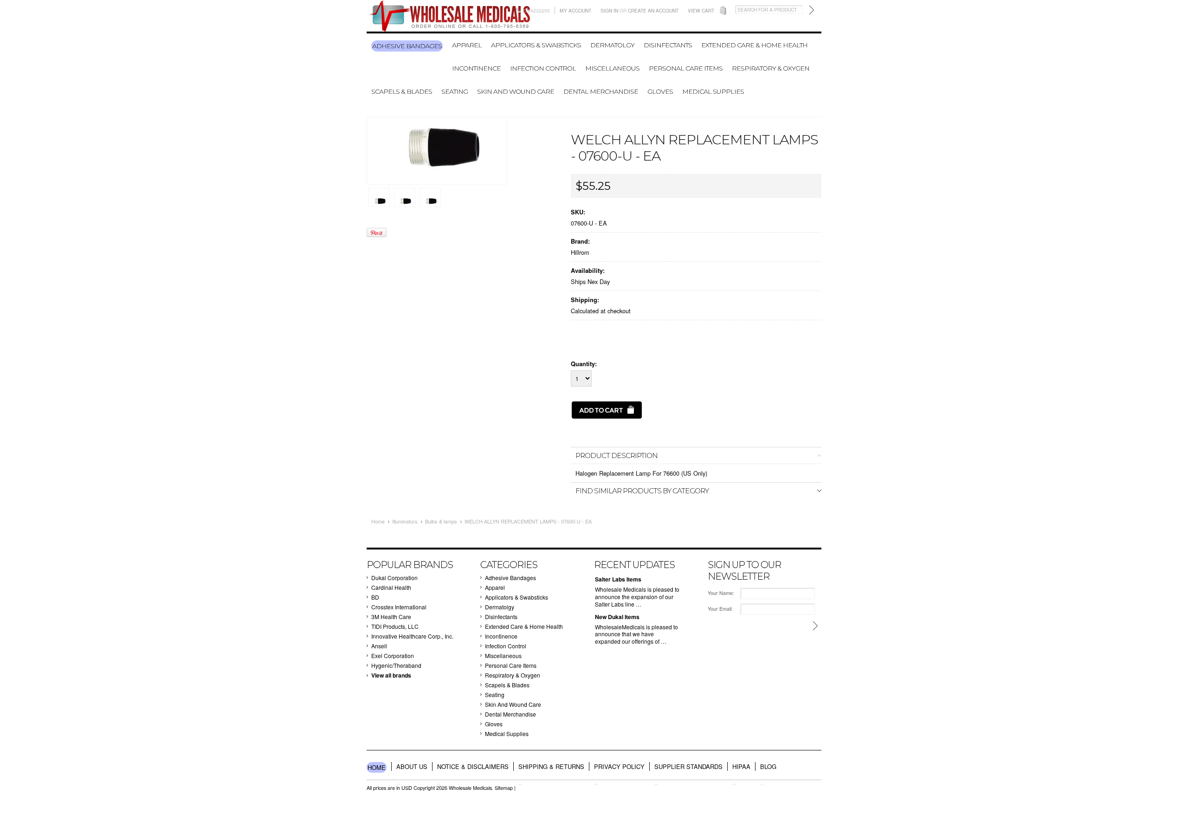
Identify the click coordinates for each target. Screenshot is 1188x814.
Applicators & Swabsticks (536, 45)
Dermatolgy (612, 45)
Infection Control (543, 68)
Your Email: (720, 608)
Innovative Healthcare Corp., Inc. (412, 636)
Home (378, 521)
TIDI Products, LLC (395, 626)
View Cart (701, 10)
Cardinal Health (391, 587)
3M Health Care (391, 616)
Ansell (379, 646)
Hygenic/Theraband (396, 665)
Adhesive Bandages (407, 46)
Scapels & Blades (401, 91)
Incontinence (476, 68)
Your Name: (721, 592)
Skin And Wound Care (515, 91)
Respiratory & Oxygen (770, 68)
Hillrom (580, 252)
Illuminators (405, 521)
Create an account (653, 10)
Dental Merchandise (600, 91)
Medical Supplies (713, 91)
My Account (575, 10)
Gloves (660, 91)
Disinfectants (668, 45)
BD (375, 597)
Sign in (609, 10)
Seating (454, 91)
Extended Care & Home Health (754, 45)
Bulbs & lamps (441, 521)
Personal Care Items (686, 68)
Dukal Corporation (394, 577)
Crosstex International (398, 607)
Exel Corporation (392, 655)
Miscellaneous (612, 68)
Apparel (467, 45)
